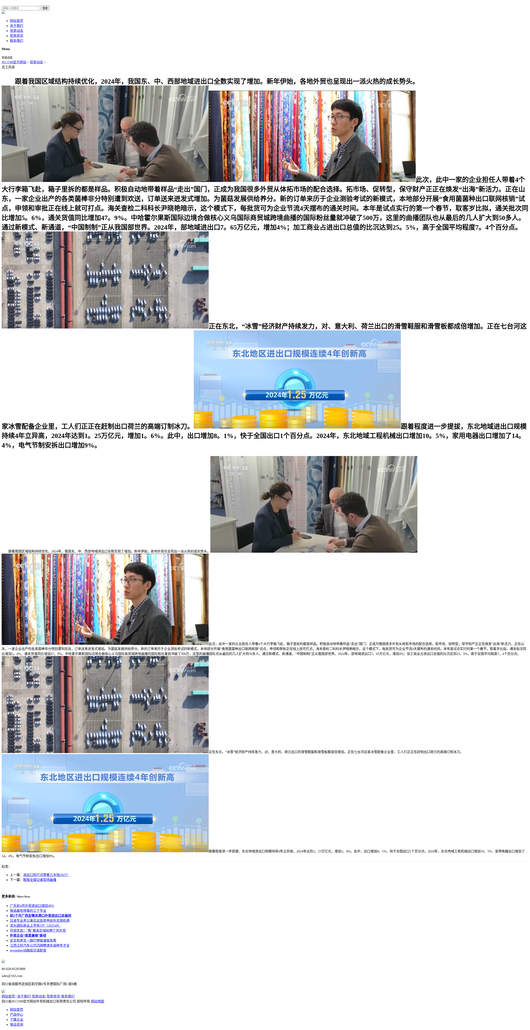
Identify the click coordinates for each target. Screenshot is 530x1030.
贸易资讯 (16, 35)
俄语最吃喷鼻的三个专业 (28, 910)
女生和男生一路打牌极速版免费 (33, 940)
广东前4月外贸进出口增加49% (32, 905)
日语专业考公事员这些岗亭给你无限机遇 (40, 920)
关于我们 (16, 26)
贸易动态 (16, 30)
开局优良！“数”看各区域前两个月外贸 (38, 930)
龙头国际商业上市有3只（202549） (35, 925)
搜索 (45, 8)
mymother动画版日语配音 (28, 950)
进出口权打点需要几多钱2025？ (46, 875)
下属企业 (16, 1019)
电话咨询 (16, 1024)
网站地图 (97, 1001)
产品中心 (16, 1014)
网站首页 (16, 21)
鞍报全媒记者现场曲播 (39, 880)
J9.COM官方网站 (14, 62)
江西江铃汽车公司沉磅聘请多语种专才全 (40, 945)
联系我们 (16, 40)
